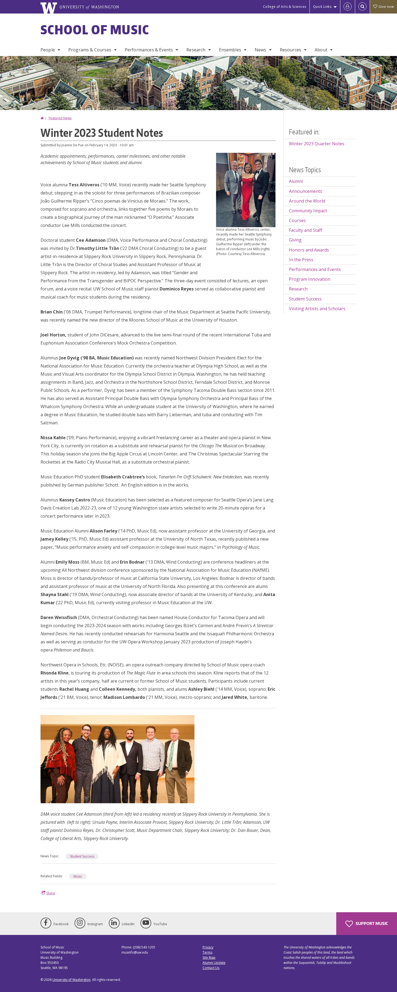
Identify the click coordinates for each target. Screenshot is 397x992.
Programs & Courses (89, 50)
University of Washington (71, 979)
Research (195, 50)
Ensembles (230, 50)
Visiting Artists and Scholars (317, 309)
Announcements (305, 191)
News (260, 50)
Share (50, 893)
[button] (245, 190)
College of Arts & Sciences (284, 6)
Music (77, 876)
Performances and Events (315, 269)
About (321, 50)
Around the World (307, 201)
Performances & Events (149, 50)
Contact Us (211, 967)
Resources (290, 50)
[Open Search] (362, 7)
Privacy (208, 947)
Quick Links (322, 6)
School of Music (95, 29)
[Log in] (347, 7)
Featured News (60, 118)
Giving (295, 240)
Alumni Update (214, 962)
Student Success (82, 856)
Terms (207, 952)
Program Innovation (309, 279)
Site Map (209, 957)
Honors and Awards (309, 250)
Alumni (296, 181)
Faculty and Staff (305, 230)
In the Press (301, 260)
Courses (297, 220)
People (48, 50)
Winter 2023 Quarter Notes (316, 144)
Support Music (371, 923)
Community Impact (308, 211)
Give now (386, 6)
